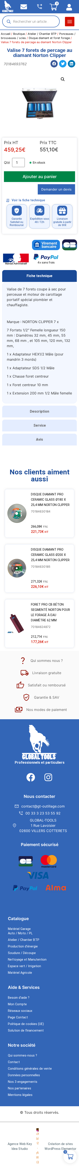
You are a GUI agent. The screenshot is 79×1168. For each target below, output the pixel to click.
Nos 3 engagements (22, 1082)
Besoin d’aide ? (18, 998)
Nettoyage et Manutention (27, 959)
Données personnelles (24, 1075)
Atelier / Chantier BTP (42, 33)
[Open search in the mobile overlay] (31, 21)
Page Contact (18, 1017)
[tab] (39, 276)
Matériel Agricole (20, 973)
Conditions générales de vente (30, 1069)
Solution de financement (26, 1030)
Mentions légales (20, 1095)
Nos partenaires (19, 1088)
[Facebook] (31, 777)
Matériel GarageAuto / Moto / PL (20, 931)
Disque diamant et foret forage (49, 38)
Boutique (19, 33)
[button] (69, 21)
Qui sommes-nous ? (22, 1055)
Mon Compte (17, 1004)
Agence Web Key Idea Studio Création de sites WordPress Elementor (42, 1146)
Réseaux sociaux (20, 1011)
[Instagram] (48, 777)
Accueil (5, 33)
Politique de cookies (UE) (26, 1024)
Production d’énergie (23, 946)
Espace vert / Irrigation (24, 966)
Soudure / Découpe (22, 953)
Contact (14, 1062)
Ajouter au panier (40, 176)
